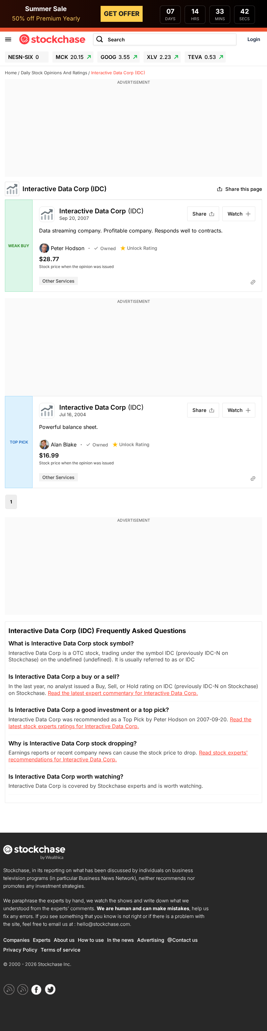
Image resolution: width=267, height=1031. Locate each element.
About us (64, 940)
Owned (108, 248)
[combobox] (164, 40)
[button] (66, 248)
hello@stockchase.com (103, 924)
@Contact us (182, 940)
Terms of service (60, 950)
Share (199, 214)
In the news (120, 940)
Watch (235, 214)
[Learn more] (253, 282)
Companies (16, 940)
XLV (159, 57)
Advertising (150, 940)
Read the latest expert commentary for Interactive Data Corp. (123, 693)
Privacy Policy (20, 950)
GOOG (115, 57)
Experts (41, 940)
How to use (91, 940)
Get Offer (121, 14)
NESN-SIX (23, 57)
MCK (70, 57)
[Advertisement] (133, 131)
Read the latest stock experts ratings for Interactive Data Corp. (129, 722)
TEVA (202, 57)
